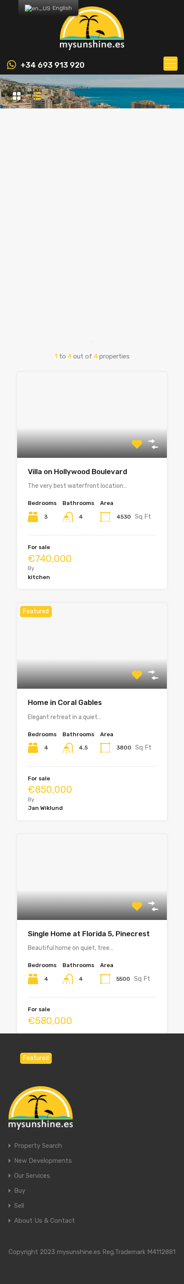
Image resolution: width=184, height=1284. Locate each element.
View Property (92, 440)
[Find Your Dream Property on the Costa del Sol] (92, 46)
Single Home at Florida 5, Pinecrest (89, 933)
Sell (19, 1206)
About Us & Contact (44, 1221)
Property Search (38, 1146)
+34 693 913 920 (53, 65)
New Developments (43, 1161)
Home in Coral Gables (65, 702)
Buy (19, 1191)
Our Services (32, 1176)
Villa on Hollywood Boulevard (77, 471)
